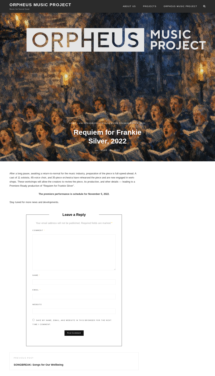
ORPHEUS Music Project (180, 6)
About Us (129, 6)
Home (72, 123)
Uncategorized (89, 123)
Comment (38, 230)
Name (36, 275)
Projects (149, 6)
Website (37, 304)
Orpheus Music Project (40, 4)
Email (36, 290)
